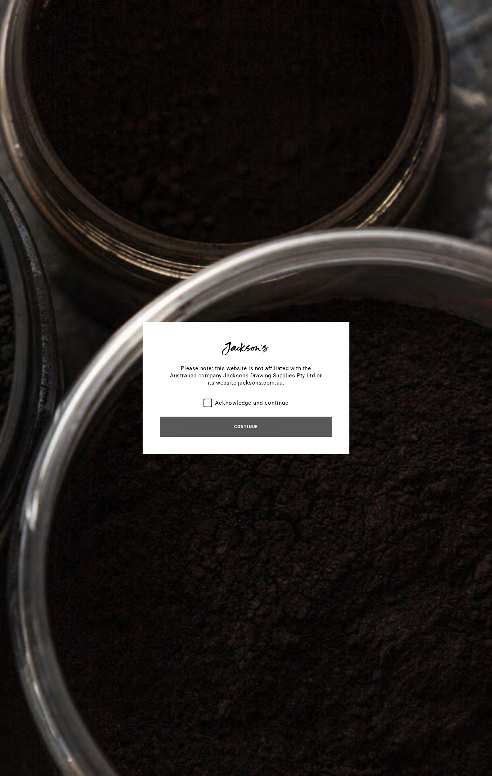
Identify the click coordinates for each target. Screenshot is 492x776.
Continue (246, 426)
